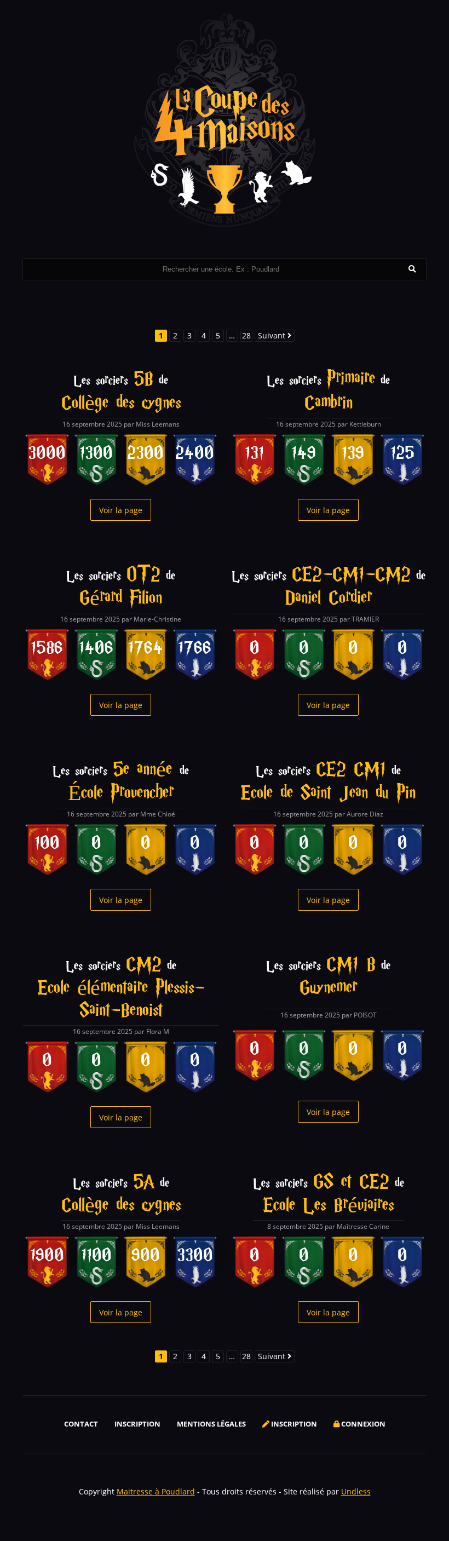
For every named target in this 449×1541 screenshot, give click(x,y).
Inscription (137, 1424)
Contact (81, 1424)
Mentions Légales (211, 1424)
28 (246, 335)
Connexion (362, 1424)
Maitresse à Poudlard (156, 1491)
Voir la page (120, 510)
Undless (356, 1491)
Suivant (272, 335)
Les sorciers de (121, 392)
